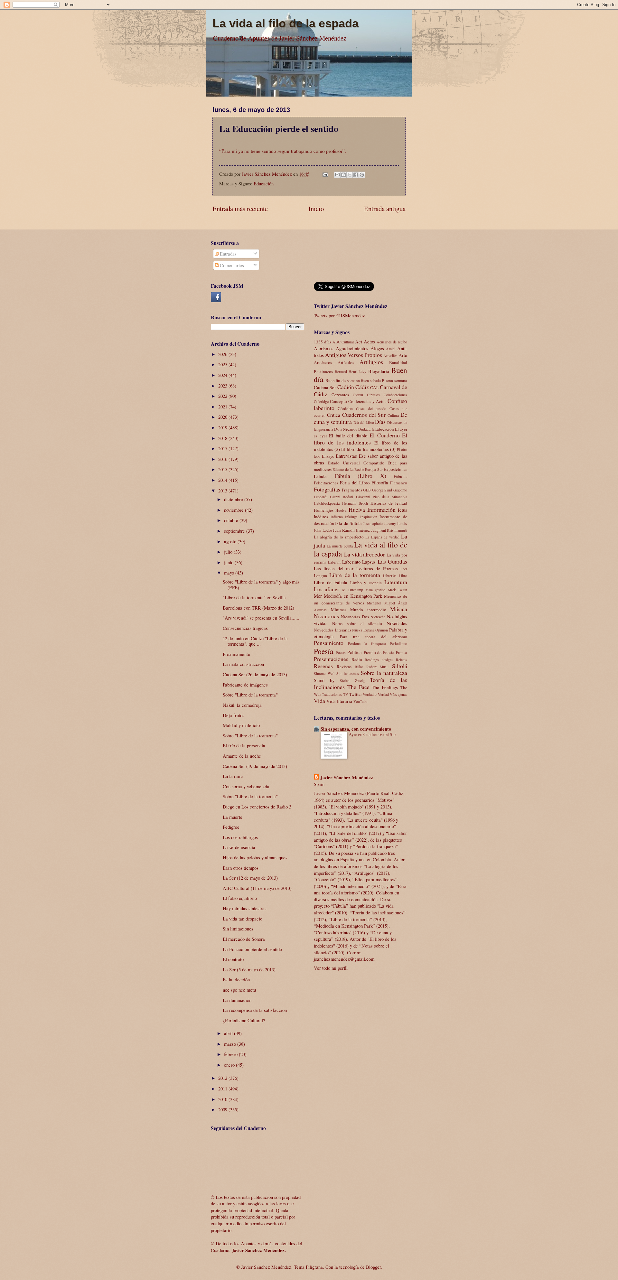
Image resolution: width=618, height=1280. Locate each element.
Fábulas (400, 476)
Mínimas (338, 609)
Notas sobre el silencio (357, 623)
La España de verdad (382, 537)
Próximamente (236, 654)
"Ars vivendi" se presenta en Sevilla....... (262, 617)
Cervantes (340, 394)
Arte (402, 355)
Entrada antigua (385, 208)
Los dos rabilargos (240, 837)
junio (229, 562)
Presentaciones (331, 659)
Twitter (355, 694)
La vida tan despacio (242, 918)
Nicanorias (326, 616)
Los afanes (327, 589)
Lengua (320, 575)
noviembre (234, 510)
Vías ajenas (398, 694)
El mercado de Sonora (244, 939)
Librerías (390, 575)
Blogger (373, 1267)
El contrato (233, 959)
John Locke (323, 530)
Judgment (378, 530)
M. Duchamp (352, 589)
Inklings (351, 516)
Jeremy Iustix (395, 523)
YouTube (360, 701)
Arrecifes (390, 355)
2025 (223, 364)
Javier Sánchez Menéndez (346, 777)
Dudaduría (366, 429)
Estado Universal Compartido (356, 463)
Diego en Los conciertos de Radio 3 (257, 806)
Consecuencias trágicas (245, 628)
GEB (367, 490)
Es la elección (236, 979)
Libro (403, 575)
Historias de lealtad (388, 503)
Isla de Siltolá (348, 523)
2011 (223, 1088)
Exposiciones (395, 469)
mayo (229, 572)
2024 (223, 375)
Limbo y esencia (366, 582)
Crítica (333, 415)
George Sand (382, 490)
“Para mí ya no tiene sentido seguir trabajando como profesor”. (282, 151)
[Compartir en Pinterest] (362, 175)
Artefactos (323, 362)
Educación (264, 183)
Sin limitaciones (238, 928)
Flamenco (398, 483)
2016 (223, 459)
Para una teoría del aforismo (373, 637)
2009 (223, 1109)
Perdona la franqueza (367, 643)
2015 (223, 469)
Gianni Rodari (341, 496)
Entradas (228, 253)
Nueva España (363, 630)
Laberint (334, 562)
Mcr (318, 596)
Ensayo (328, 456)
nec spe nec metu (239, 989)
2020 (223, 417)
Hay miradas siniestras (245, 908)
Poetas (341, 652)
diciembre (234, 499)
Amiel (390, 348)
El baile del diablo (348, 435)
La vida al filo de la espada (285, 23)
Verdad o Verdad (376, 694)
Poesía (323, 651)
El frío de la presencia (244, 745)
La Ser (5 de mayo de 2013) (249, 969)
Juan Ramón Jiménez (351, 530)
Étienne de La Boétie (348, 469)
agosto (231, 541)
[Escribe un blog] (343, 175)
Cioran (358, 394)
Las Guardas (392, 561)
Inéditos (321, 516)
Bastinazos (323, 371)
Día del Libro (363, 422)
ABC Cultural (343, 342)
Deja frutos (233, 715)
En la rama (233, 776)
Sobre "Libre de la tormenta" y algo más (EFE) (261, 584)
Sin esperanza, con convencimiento (356, 728)
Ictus (402, 510)
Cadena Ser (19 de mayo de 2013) (255, 766)
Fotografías (327, 489)
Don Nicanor (345, 429)
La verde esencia (239, 847)
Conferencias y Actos (367, 401)
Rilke (359, 666)
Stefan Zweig (352, 680)
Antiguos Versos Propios (353, 355)
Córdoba (345, 408)
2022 (223, 396)
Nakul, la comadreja (242, 705)
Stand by (324, 680)
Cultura (393, 415)
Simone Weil (324, 673)
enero (230, 1064)
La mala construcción (243, 664)
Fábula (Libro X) (360, 476)
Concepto (338, 401)
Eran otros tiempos (240, 867)
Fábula (320, 476)
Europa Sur (373, 469)
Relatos (401, 659)
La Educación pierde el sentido (252, 949)
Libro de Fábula (330, 582)
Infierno (337, 516)
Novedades (397, 623)
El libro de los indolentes (360, 438)
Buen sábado (371, 380)
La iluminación (237, 1000)
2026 (223, 354)
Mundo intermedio (368, 609)
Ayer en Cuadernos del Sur (372, 734)
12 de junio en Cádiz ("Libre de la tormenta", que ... (255, 641)
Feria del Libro (355, 482)
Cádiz (362, 387)
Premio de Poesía (379, 652)
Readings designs (379, 659)
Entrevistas (346, 456)
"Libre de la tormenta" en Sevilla (254, 597)
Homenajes (323, 510)
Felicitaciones (326, 483)
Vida (319, 701)
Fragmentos (352, 490)
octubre (231, 520)
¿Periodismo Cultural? (244, 1020)
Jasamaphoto (373, 523)
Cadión (345, 387)
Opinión (381, 630)
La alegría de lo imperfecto (339, 537)
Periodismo (398, 643)
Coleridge (321, 401)
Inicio (316, 208)
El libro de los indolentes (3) (368, 449)
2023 (223, 385)
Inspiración (368, 516)
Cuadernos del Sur (364, 414)
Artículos (346, 362)
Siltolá (399, 666)
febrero (231, 1054)
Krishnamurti (397, 530)
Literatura (395, 582)
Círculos (373, 394)
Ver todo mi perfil (331, 968)
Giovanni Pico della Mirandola (381, 496)
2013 (223, 490)
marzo (230, 1044)
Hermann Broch (355, 503)
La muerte (232, 817)
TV (345, 694)
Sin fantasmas (347, 673)
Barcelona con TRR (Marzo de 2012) (258, 607)
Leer (403, 568)
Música (398, 609)
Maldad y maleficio (241, 725)
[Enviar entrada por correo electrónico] (324, 174)
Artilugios (371, 362)
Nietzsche (377, 616)
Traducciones (332, 694)
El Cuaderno (385, 435)
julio (229, 551)
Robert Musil (377, 666)
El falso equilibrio (240, 898)
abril (229, 1033)
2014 (223, 480)
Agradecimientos (352, 348)
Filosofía (379, 482)
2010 (223, 1099)
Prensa (401, 652)
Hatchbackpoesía (327, 503)
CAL (374, 387)
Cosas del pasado (371, 408)
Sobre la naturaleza (384, 673)
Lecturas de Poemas (377, 568)
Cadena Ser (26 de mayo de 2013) (255, 674)
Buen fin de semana (342, 380)
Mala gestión (375, 589)
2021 (223, 406)
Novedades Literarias (332, 630)
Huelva (340, 510)
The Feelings (385, 687)
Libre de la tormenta (354, 575)
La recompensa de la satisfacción (255, 1010)
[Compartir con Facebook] (355, 175)
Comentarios (231, 265)
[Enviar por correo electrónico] (337, 175)
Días (380, 421)
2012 (223, 1078)
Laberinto (351, 561)
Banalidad (398, 362)
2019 (223, 427)
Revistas (344, 666)
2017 (223, 448)
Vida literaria (339, 701)
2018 (223, 438)
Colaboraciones (395, 394)
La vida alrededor (364, 554)
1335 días (322, 342)
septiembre (235, 531)
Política (354, 652)
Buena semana (394, 380)
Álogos (377, 348)
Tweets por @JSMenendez (339, 315)
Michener (374, 603)
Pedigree (231, 827)
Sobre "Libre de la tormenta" (250, 694)
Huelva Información (372, 509)
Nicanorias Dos (355, 617)
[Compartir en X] (349, 175)
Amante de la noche (242, 755)
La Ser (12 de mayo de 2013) (250, 877)
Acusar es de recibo (392, 342)
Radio (356, 659)
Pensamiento (328, 643)
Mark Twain (397, 589)
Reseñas (323, 666)
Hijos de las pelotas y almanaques (255, 857)
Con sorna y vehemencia (246, 786)
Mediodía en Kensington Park (353, 596)
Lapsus (369, 561)
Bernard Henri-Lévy (351, 371)
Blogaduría (378, 371)
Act (358, 341)
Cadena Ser (325, 387)
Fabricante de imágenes (245, 684)
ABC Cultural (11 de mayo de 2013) (257, 888)
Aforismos (323, 348)
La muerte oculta (340, 546)
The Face (358, 687)
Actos (369, 341)
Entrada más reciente (240, 208)
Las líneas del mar (333, 568)
